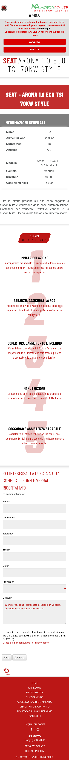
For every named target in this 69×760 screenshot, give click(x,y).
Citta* (6, 565)
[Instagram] (38, 729)
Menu (35, 15)
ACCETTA (34, 42)
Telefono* (8, 533)
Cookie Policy (34, 751)
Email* (6, 549)
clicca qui (44, 28)
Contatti (34, 716)
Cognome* (9, 517)
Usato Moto (34, 692)
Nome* (6, 501)
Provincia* (8, 581)
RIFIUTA (34, 49)
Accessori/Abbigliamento (34, 701)
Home (34, 683)
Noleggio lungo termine (34, 711)
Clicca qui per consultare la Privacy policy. (26, 642)
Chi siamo (34, 687)
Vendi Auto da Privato (35, 706)
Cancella (19, 657)
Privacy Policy (34, 746)
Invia (6, 657)
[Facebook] (31, 729)
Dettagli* (7, 597)
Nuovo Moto (34, 697)
